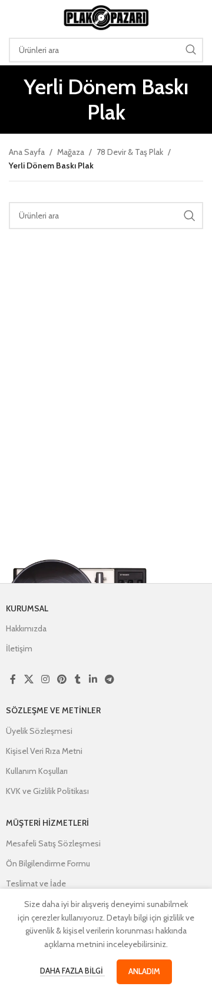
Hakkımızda (26, 628)
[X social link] (28, 679)
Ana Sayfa (27, 152)
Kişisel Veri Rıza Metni (44, 751)
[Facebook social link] (13, 679)
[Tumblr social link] (78, 679)
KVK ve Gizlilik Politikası (47, 791)
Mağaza (70, 152)
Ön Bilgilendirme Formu (48, 863)
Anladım (144, 971)
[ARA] (190, 50)
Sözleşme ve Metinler (53, 710)
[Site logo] (106, 16)
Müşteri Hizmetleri (47, 822)
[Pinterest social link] (62, 679)
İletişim (19, 648)
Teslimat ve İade (36, 883)
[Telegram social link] (109, 679)
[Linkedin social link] (93, 679)
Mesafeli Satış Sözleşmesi (53, 843)
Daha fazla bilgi (72, 970)
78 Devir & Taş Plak (130, 152)
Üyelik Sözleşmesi (39, 731)
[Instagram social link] (45, 679)
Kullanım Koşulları (37, 771)
